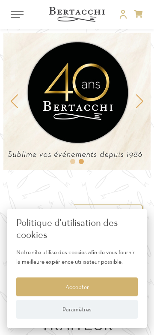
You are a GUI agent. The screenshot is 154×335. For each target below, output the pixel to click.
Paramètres (77, 309)
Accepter (77, 287)
